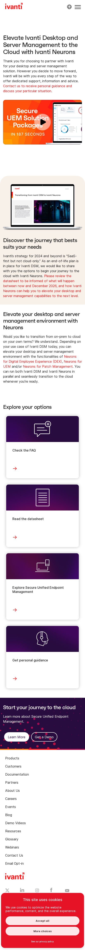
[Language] (69, 6)
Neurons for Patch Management (48, 366)
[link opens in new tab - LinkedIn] (22, 891)
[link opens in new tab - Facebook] (51, 891)
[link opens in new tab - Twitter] (7, 891)
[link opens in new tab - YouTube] (67, 891)
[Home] (14, 6)
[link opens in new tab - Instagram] (37, 891)
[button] (78, 7)
